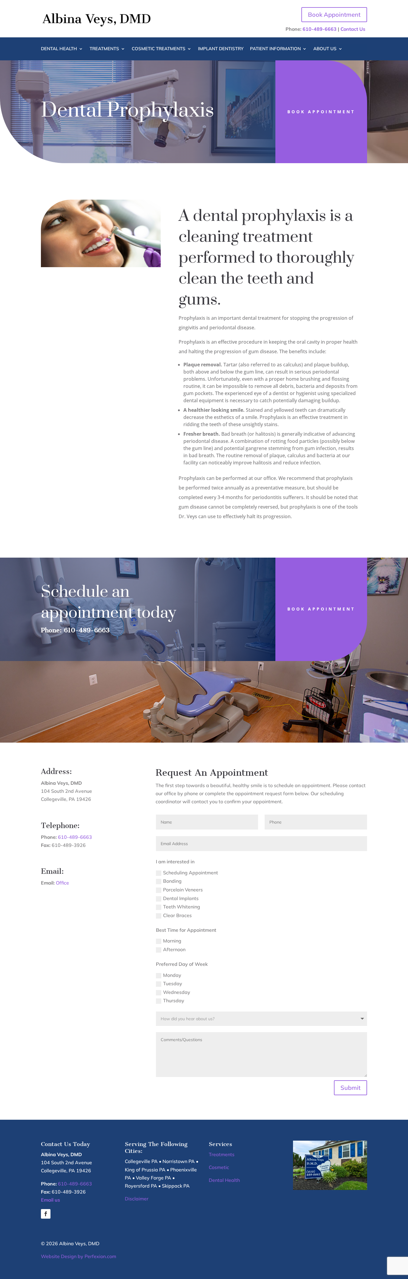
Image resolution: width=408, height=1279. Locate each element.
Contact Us (352, 29)
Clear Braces (177, 915)
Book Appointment (334, 14)
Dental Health (59, 49)
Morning (172, 941)
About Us (325, 49)
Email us (50, 1200)
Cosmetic (219, 1167)
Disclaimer (136, 1199)
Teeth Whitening (181, 907)
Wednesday (176, 992)
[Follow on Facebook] (45, 1214)
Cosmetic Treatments (158, 49)
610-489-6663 (320, 29)
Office (62, 883)
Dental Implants (181, 898)
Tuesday (172, 983)
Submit (350, 1087)
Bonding (172, 881)
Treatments (104, 49)
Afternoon (174, 949)
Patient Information (275, 49)
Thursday (173, 1000)
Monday (172, 975)
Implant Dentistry (220, 49)
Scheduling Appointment (190, 873)
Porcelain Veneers (183, 890)
